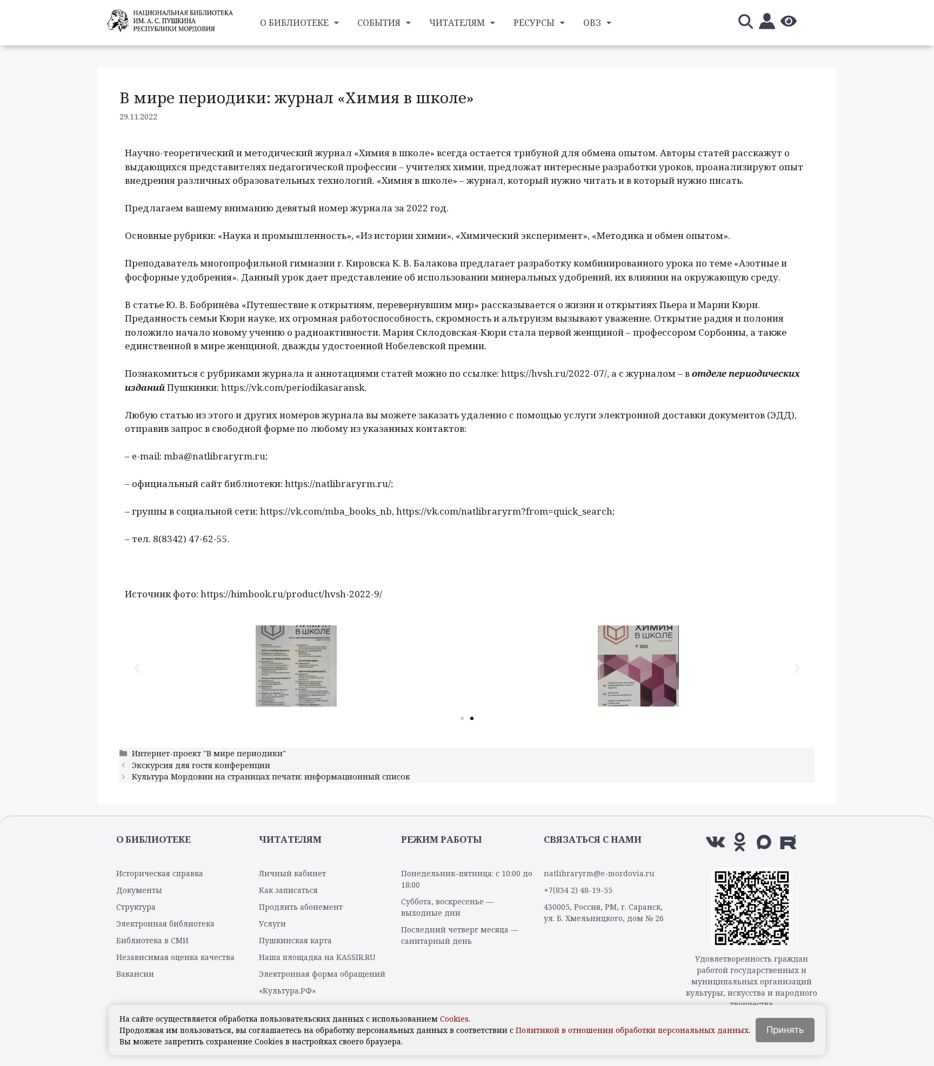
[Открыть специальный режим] (788, 23)
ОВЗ (592, 23)
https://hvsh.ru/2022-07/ (554, 373)
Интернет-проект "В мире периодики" (209, 753)
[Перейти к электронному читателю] (767, 23)
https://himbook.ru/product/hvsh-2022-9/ (291, 594)
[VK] (715, 841)
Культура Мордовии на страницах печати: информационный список (271, 776)
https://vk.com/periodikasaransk (292, 387)
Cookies (454, 1019)
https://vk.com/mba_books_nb (326, 511)
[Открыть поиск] (745, 23)
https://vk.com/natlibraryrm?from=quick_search (504, 511)
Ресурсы (534, 23)
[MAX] (764, 841)
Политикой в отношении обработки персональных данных (632, 1030)
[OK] (739, 841)
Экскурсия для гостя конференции (201, 765)
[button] (137, 668)
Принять (785, 1029)
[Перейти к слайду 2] (471, 718)
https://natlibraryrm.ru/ (338, 483)
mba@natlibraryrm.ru (214, 456)
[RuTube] (788, 841)
